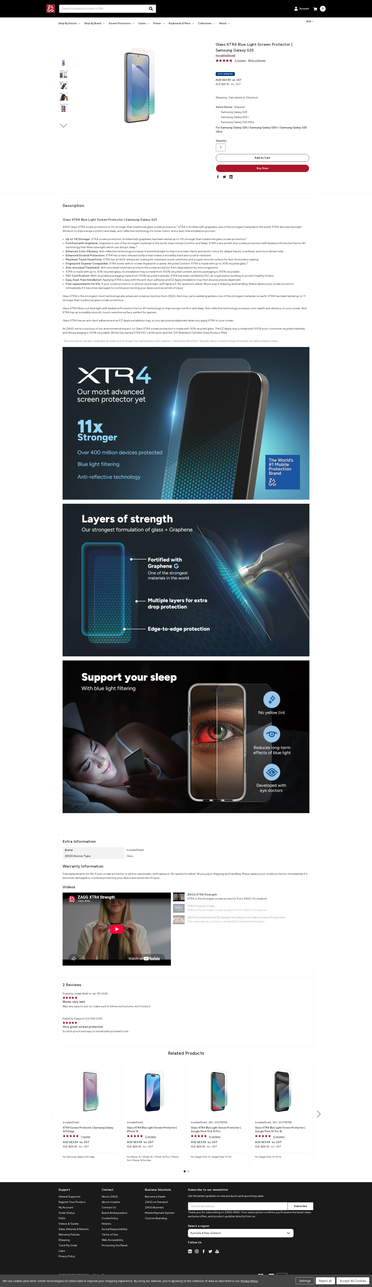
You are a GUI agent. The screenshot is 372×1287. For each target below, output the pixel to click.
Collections (205, 23)
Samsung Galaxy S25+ (235, 117)
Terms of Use (110, 1234)
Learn (62, 1251)
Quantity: (221, 140)
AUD (308, 21)
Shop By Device (68, 23)
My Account (66, 1207)
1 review (85, 1136)
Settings (305, 1281)
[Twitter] (224, 177)
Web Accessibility (112, 1240)
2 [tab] (188, 1171)
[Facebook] (218, 177)
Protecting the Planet (115, 1245)
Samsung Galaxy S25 (234, 112)
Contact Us (109, 1207)
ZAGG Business (154, 1207)
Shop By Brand (92, 23)
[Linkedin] (231, 177)
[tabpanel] (90, 1113)
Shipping (64, 1240)
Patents (106, 1223)
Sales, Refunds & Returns (74, 1229)
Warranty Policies (69, 1234)
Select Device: (230, 107)
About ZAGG (110, 1196)
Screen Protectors (120, 23)
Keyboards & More (179, 23)
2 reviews (240, 60)
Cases (142, 23)
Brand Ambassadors (114, 1213)
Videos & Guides (69, 1223)
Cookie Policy (110, 1218)
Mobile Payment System (160, 1213)
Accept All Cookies (353, 1281)
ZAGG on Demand (156, 1202)
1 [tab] (185, 1171)
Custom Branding (156, 1218)
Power (157, 23)
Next (64, 125)
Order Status (67, 1213)
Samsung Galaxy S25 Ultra (237, 122)
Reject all (325, 1281)
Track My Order (68, 1245)
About (222, 23)
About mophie (111, 1202)
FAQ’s (62, 1218)
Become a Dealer (155, 1196)
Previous (64, 43)
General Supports (69, 1196)
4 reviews (214, 1136)
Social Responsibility (114, 1229)
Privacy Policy (67, 1256)
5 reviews (150, 1136)
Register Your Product (72, 1202)
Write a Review (257, 60)
